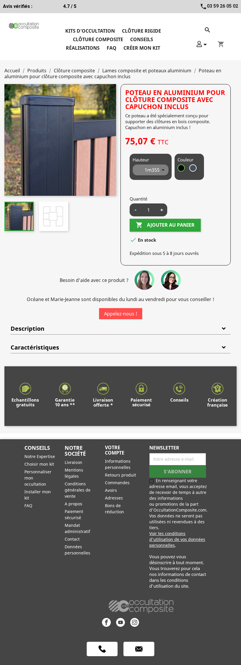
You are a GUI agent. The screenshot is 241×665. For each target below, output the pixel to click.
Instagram (134, 622)
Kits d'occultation (90, 31)
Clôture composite (98, 39)
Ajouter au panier (165, 224)
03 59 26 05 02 (219, 6)
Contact (72, 539)
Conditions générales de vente (78, 490)
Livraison (73, 462)
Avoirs (111, 490)
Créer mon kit (141, 48)
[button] (201, 44)
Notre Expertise (39, 456)
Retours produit (120, 475)
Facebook (106, 622)
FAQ (111, 48)
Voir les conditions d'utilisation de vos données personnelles (177, 539)
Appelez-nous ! (120, 313)
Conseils (141, 39)
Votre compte (114, 450)
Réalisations (83, 48)
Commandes (117, 482)
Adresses (114, 498)
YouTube (120, 622)
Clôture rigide (141, 31)
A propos (73, 504)
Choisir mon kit (39, 464)
